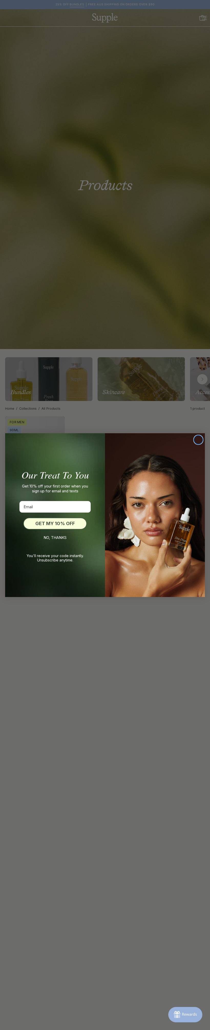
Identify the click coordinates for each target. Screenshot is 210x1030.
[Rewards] (185, 1014)
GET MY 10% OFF (55, 523)
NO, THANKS (55, 537)
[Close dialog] (198, 439)
